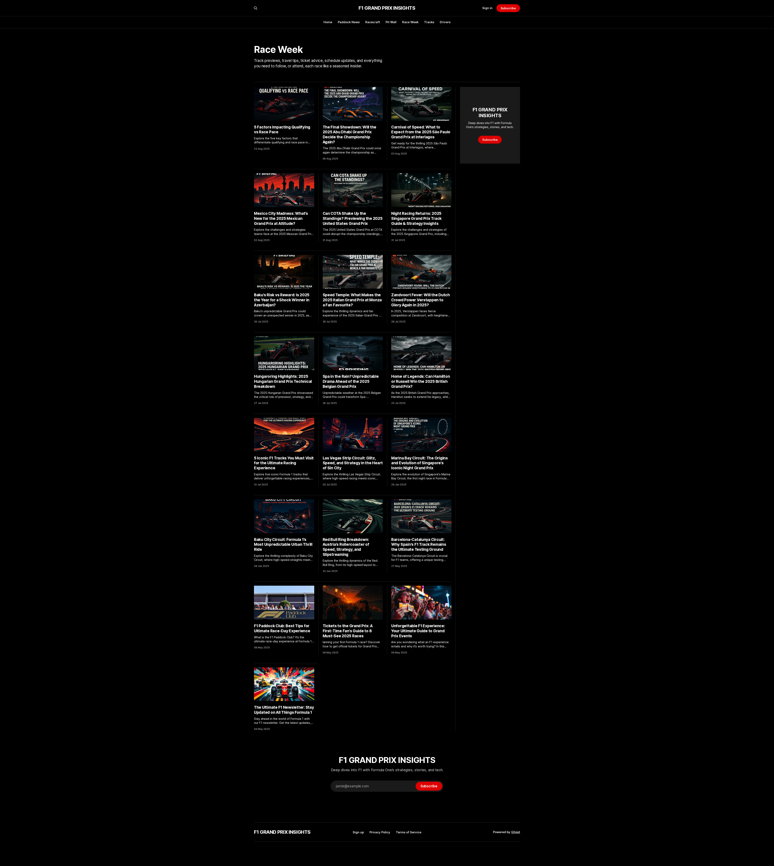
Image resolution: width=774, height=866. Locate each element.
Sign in (487, 8)
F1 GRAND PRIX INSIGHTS (387, 8)
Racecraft (372, 22)
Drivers (445, 22)
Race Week (410, 22)
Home (328, 22)
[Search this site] (256, 8)
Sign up (358, 832)
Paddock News (349, 22)
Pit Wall (391, 22)
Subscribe (508, 8)
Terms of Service (408, 832)
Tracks (429, 22)
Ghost (515, 832)
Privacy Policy (379, 832)
